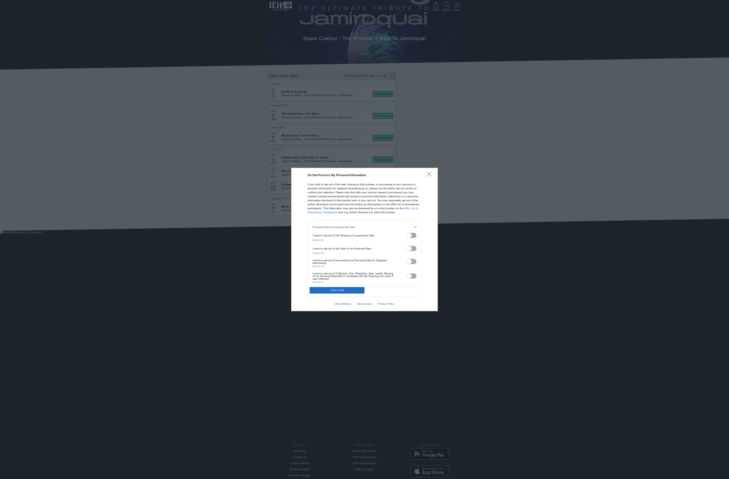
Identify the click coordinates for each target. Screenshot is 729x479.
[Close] (430, 175)
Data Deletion (343, 303)
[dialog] (364, 239)
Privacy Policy (386, 303)
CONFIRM (337, 290)
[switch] (412, 235)
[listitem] (364, 227)
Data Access (364, 303)
